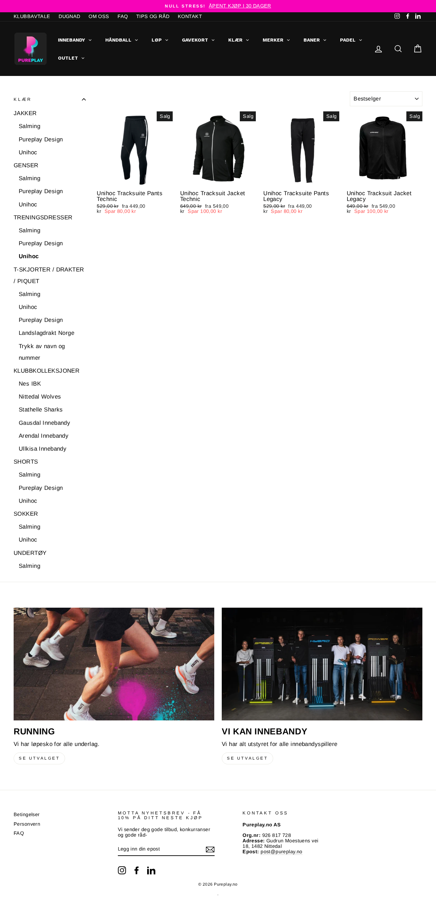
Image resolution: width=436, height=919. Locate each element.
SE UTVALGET (39, 758)
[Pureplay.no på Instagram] (122, 870)
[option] (218, 6)
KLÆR (23, 99)
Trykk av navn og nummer (42, 352)
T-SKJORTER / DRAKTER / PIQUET (49, 275)
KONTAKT (190, 16)
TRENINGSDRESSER (43, 217)
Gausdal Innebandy (44, 423)
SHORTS (26, 461)
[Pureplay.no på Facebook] (137, 870)
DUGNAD (69, 16)
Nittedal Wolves (40, 396)
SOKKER (26, 514)
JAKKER (25, 113)
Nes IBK (30, 383)
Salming (29, 126)
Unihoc (28, 152)
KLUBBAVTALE (32, 16)
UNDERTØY (30, 553)
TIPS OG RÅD (153, 16)
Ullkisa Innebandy (42, 449)
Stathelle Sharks (41, 409)
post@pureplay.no (281, 851)
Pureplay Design (41, 139)
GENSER (26, 165)
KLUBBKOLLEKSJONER (46, 371)
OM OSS (99, 16)
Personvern (27, 824)
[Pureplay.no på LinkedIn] (151, 870)
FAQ (123, 16)
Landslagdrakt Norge (46, 333)
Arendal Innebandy (43, 436)
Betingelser (27, 814)
